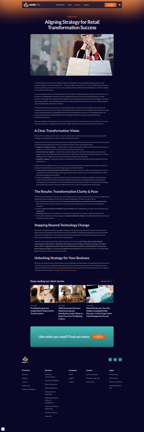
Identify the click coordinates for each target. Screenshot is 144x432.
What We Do (60, 5)
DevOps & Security (51, 412)
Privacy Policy (113, 374)
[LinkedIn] (115, 359)
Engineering (26, 386)
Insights (86, 5)
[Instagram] (110, 359)
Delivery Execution (51, 384)
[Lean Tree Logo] (32, 4)
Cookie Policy (113, 378)
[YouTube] (120, 359)
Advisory (25, 374)
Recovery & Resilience (52, 380)
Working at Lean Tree (93, 378)
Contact (71, 382)
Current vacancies (92, 374)
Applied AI (48, 416)
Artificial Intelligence (29, 389)
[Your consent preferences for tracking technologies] (2, 429)
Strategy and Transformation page (65, 270)
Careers (77, 5)
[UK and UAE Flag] (119, 5)
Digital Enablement (51, 388)
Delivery (25, 378)
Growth (24, 382)
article (86, 85)
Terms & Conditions (115, 382)
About (70, 5)
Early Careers (90, 382)
